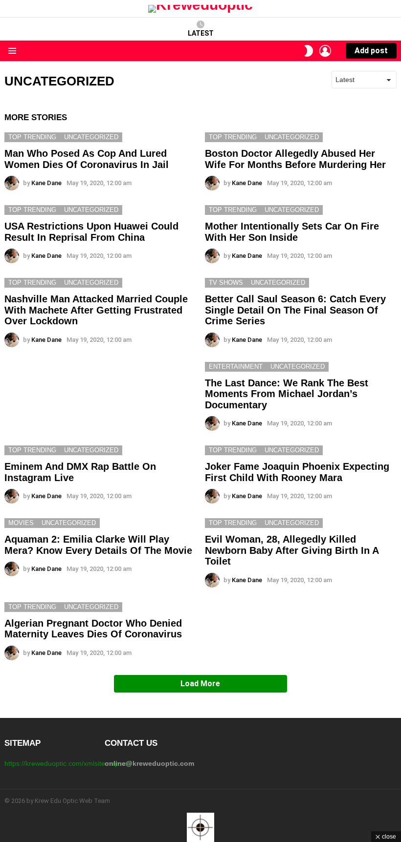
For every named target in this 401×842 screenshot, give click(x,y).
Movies (21, 522)
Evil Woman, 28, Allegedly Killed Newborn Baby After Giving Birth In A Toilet (292, 550)
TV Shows (226, 282)
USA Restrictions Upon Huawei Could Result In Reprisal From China (91, 232)
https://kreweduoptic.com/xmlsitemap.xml (68, 763)
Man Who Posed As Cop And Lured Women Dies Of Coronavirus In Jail (86, 159)
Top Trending (32, 137)
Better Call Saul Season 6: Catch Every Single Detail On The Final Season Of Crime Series (295, 310)
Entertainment (236, 366)
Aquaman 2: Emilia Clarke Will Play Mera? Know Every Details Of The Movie (98, 545)
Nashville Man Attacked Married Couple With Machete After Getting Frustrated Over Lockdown (96, 310)
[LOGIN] (325, 51)
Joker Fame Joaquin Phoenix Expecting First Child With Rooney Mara (297, 472)
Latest (201, 33)
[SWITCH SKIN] (308, 51)
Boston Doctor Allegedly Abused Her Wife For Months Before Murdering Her (295, 159)
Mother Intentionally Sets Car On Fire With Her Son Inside (292, 232)
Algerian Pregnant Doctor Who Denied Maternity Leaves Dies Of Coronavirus (93, 629)
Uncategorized (91, 137)
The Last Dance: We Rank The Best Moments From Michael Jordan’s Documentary (286, 394)
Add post (371, 50)
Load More (200, 683)
